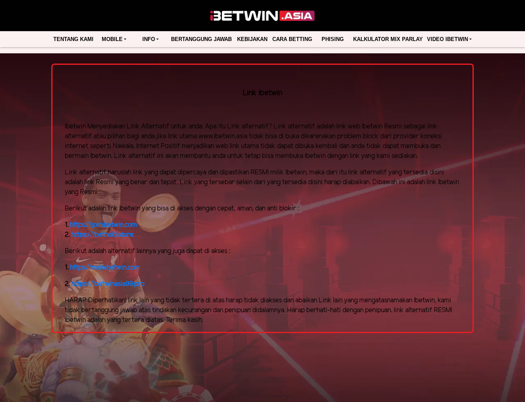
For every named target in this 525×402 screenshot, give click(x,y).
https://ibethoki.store (102, 235)
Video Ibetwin (447, 39)
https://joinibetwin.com (103, 225)
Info (148, 39)
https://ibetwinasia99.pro (107, 284)
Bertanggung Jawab (201, 39)
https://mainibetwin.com (105, 268)
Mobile (112, 39)
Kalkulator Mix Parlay (388, 39)
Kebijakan (252, 39)
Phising (333, 39)
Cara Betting (292, 39)
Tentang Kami (73, 39)
